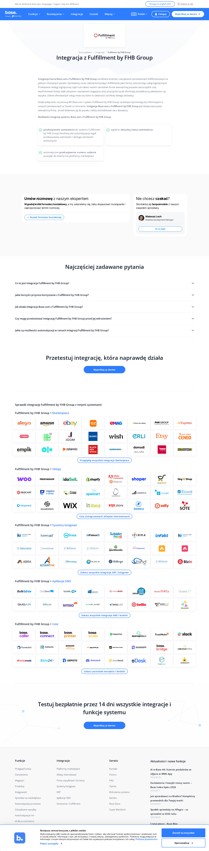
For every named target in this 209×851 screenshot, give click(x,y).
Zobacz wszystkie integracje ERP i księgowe (104, 572)
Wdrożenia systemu (119, 792)
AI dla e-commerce (24, 821)
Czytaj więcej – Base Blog (163, 823)
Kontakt (113, 768)
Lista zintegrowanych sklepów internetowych (104, 516)
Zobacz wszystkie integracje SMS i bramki (104, 615)
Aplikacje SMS (61, 581)
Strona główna (85, 52)
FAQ (111, 780)
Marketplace (60, 413)
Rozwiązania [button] (54, 14)
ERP (58, 792)
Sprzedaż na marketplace (28, 797)
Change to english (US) (160, 4)
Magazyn (19, 780)
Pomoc (112, 774)
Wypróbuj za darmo (186, 14)
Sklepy (56, 469)
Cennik (94, 14)
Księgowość (21, 792)
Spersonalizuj (181, 843)
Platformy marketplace (68, 768)
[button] (139, 14)
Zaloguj (162, 14)
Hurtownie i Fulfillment (68, 803)
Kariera (113, 797)
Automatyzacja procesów (28, 803)
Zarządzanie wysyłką (25, 809)
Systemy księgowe (64, 525)
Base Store (114, 803)
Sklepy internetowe (66, 774)
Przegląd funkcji (23, 768)
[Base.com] (14, 14)
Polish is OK (187, 3)
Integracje (77, 14)
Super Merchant (117, 809)
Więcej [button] (108, 14)
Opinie (112, 786)
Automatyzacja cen (24, 815)
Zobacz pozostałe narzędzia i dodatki (104, 671)
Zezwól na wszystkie (183, 833)
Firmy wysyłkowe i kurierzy (71, 780)
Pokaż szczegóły (49, 843)
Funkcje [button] (33, 14)
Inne (55, 624)
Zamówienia (21, 774)
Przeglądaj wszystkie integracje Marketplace (104, 460)
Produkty (19, 786)
